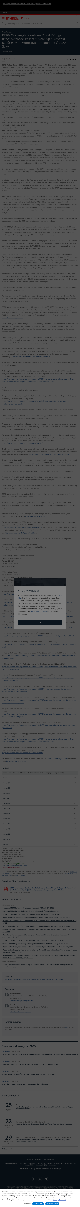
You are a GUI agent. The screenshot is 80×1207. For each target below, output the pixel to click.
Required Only (38, 1203)
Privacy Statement (59, 1200)
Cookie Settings (26, 1203)
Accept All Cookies (52, 1203)
